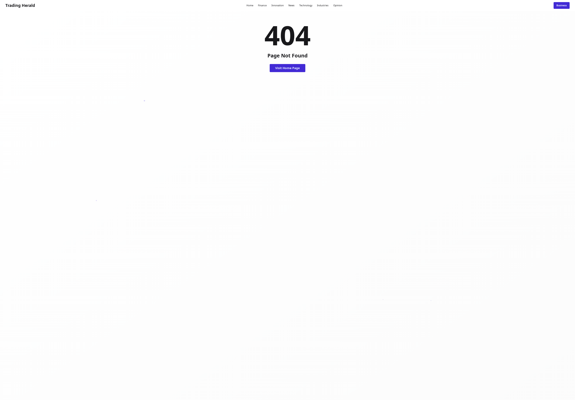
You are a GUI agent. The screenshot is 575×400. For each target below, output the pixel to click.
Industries (323, 5)
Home (249, 5)
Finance (262, 5)
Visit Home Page (287, 68)
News (291, 5)
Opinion (337, 5)
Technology (305, 5)
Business (561, 5)
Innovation (277, 5)
